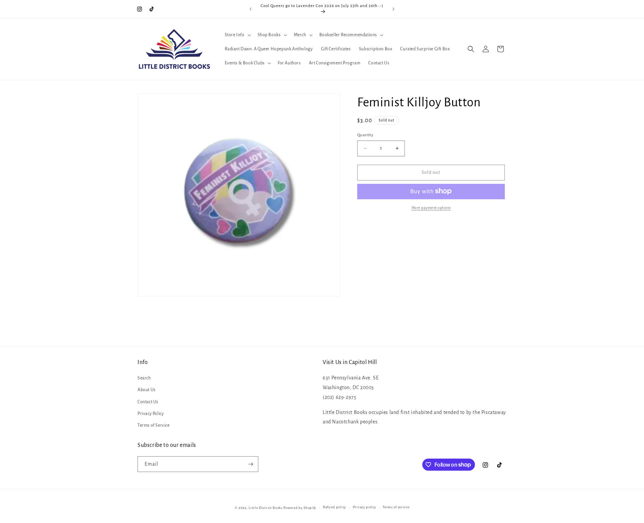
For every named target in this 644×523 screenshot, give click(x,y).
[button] (237, 35)
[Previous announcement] (250, 9)
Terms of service (396, 507)
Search (144, 378)
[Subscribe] (250, 464)
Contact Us (148, 402)
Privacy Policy (151, 413)
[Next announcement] (393, 9)
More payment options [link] (431, 207)
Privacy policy (364, 507)
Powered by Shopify (300, 508)
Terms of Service (154, 425)
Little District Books (265, 508)
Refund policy (334, 507)
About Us (147, 389)
